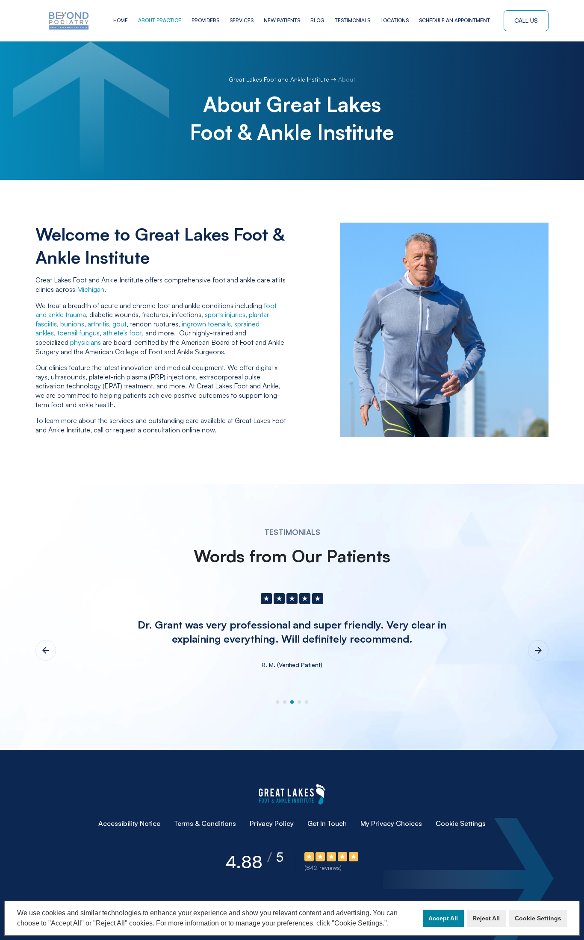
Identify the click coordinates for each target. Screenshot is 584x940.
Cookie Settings (461, 823)
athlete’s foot (122, 333)
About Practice (159, 20)
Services (242, 20)
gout (119, 324)
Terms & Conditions (205, 823)
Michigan (90, 289)
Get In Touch (327, 823)
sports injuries (225, 314)
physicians (85, 342)
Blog (317, 20)
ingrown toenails (206, 324)
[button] (391, 924)
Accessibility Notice (129, 823)
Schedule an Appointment (454, 20)
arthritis (98, 324)
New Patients (282, 20)
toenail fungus (78, 333)
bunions (72, 324)
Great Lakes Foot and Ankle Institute (280, 79)
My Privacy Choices (391, 823)
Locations (394, 20)
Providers (205, 20)
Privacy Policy (272, 823)
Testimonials (352, 20)
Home (120, 20)
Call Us (526, 20)
